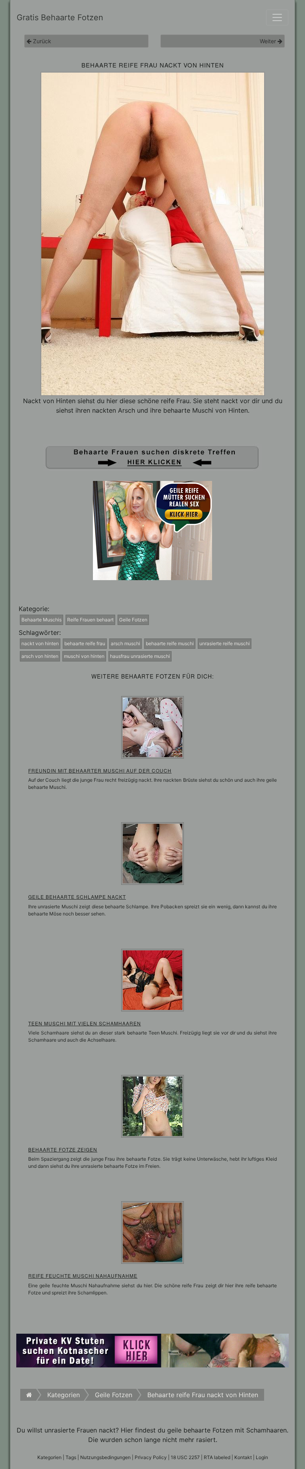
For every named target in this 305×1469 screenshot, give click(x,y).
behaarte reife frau (84, 643)
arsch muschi (125, 643)
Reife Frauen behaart (90, 620)
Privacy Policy (151, 1457)
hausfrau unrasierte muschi (140, 656)
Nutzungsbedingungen (105, 1457)
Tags (71, 1457)
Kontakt (243, 1457)
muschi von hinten (84, 656)
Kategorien (49, 1457)
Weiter (269, 41)
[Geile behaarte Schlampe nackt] (152, 853)
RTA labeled (217, 1457)
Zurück (41, 41)
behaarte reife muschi (170, 643)
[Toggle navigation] (277, 17)
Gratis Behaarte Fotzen (60, 17)
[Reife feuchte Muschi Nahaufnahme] (152, 1232)
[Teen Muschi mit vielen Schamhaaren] (152, 979)
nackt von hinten (40, 643)
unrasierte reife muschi (224, 643)
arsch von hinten (39, 656)
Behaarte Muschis (41, 620)
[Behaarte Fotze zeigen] (152, 1105)
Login (262, 1457)
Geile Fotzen (133, 620)
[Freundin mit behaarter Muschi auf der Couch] (152, 727)
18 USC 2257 (185, 1457)
